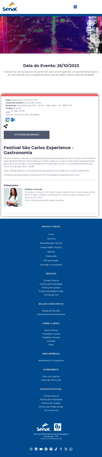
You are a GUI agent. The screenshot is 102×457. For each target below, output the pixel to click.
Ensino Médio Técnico (51, 247)
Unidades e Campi (51, 334)
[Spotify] (51, 450)
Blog (51, 344)
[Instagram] (31, 450)
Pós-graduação (51, 260)
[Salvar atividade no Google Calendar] (8, 120)
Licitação (51, 341)
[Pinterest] (46, 450)
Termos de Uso (51, 295)
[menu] (75, 7)
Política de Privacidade (51, 284)
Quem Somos (51, 330)
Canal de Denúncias (51, 380)
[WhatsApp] (70, 450)
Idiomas (51, 252)
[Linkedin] (36, 450)
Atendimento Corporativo (51, 360)
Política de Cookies (51, 287)
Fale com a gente (51, 376)
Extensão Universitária (51, 265)
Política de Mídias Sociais (51, 291)
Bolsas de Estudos (51, 311)
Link (8, 112)
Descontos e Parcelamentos (51, 314)
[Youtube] (41, 450)
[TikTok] (55, 450)
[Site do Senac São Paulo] (51, 427)
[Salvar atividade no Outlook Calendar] (13, 120)
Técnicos (51, 239)
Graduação (51, 256)
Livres (51, 234)
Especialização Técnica (51, 243)
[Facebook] (60, 450)
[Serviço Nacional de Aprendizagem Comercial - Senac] (9, 10)
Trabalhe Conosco (51, 337)
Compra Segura (51, 280)
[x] (65, 450)
